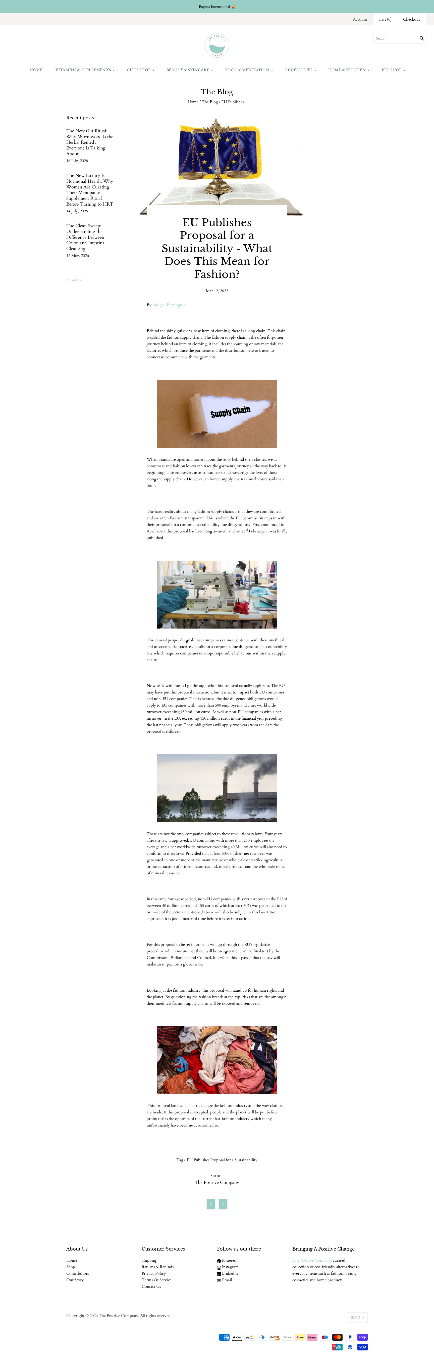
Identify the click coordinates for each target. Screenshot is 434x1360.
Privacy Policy (154, 1273)
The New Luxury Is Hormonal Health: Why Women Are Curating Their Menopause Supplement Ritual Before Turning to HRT (89, 189)
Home (36, 69)
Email (226, 1280)
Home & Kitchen (347, 69)
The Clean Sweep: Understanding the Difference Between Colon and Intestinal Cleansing (86, 237)
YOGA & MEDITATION (247, 69)
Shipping (149, 1260)
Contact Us (151, 1286)
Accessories (298, 69)
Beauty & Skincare (188, 69)
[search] (399, 38)
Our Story (75, 1280)
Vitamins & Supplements (83, 69)
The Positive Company (312, 1260)
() (385, 19)
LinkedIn (229, 1273)
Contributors (77, 1273)
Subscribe (74, 280)
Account (360, 19)
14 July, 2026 (77, 211)
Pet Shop (392, 69)
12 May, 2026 (77, 255)
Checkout (411, 19)
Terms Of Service (157, 1280)
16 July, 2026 (77, 161)
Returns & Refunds (158, 1267)
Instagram (230, 1267)
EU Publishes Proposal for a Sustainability (222, 1160)
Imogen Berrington (169, 305)
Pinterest (229, 1260)
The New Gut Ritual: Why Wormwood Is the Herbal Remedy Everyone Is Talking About (89, 142)
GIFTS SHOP (139, 69)
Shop (70, 1267)
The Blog (210, 102)
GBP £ (355, 1317)
